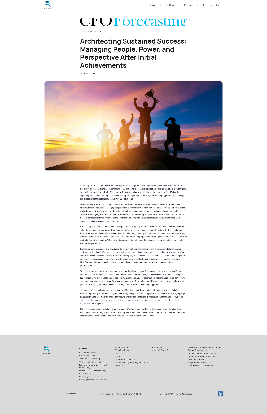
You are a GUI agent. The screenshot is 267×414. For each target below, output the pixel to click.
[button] (155, 5)
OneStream (120, 353)
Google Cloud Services (198, 350)
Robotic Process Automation (200, 365)
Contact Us (72, 394)
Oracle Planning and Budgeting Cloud (131, 362)
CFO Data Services (87, 352)
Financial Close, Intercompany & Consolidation (93, 372)
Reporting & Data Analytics (91, 376)
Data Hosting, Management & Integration (205, 347)
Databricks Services (196, 359)
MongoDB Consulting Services (201, 356)
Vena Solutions (122, 350)
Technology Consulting (89, 358)
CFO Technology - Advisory (91, 362)
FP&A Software (121, 347)
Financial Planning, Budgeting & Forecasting (93, 366)
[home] (48, 5)
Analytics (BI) (157, 347)
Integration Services (197, 362)
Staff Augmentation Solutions (92, 379)
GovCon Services (87, 355)
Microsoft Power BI (160, 350)
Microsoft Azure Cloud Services (202, 353)
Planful (118, 356)
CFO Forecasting (211, 5)
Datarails (119, 365)
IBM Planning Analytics (125, 359)
